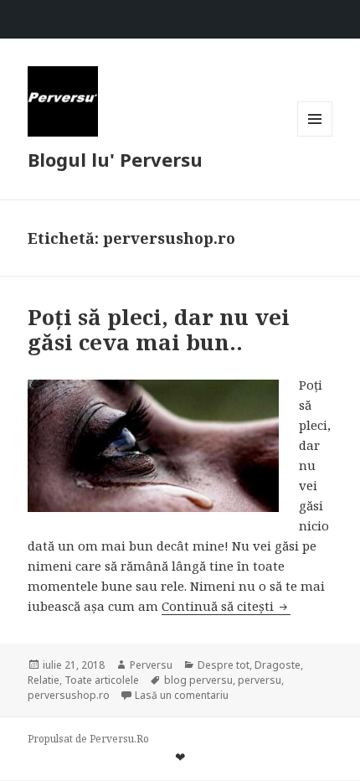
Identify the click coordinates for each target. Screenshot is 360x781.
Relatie (43, 680)
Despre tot (223, 665)
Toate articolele (101, 680)
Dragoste (278, 665)
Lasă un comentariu (182, 695)
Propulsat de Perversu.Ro (88, 739)
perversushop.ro (69, 695)
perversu (259, 680)
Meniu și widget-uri (315, 136)
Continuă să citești (226, 605)
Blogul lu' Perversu (115, 159)
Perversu (151, 665)
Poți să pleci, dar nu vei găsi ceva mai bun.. (159, 329)
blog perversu (198, 680)
